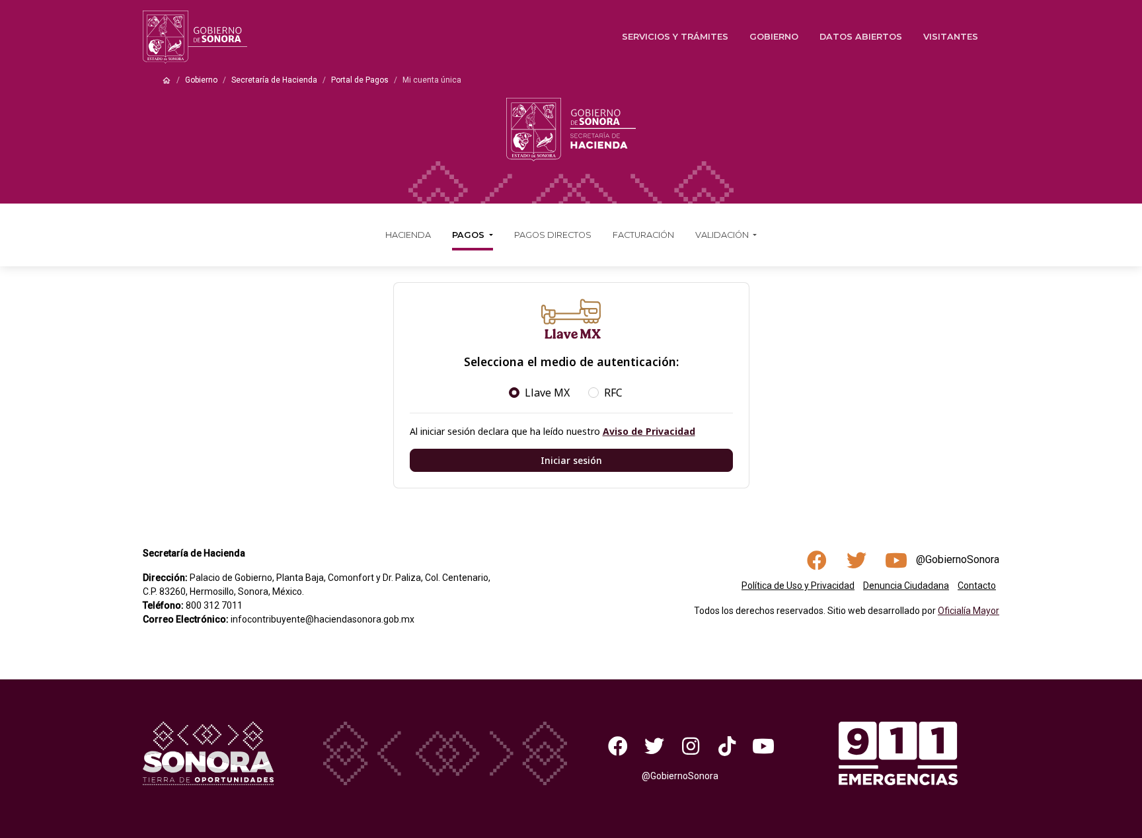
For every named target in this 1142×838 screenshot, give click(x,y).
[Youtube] (763, 745)
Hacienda (408, 235)
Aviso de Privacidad (649, 431)
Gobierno (773, 37)
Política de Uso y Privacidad (798, 585)
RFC (613, 392)
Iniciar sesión (571, 460)
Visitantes (950, 37)
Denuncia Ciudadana (906, 585)
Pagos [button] (469, 235)
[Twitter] (654, 745)
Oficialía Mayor (968, 610)
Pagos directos (552, 235)
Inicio (166, 80)
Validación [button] (723, 235)
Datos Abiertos (860, 37)
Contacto (977, 585)
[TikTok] (726, 745)
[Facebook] (618, 745)
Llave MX (547, 392)
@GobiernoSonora (957, 559)
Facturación (643, 235)
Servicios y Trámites (675, 37)
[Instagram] (691, 745)
